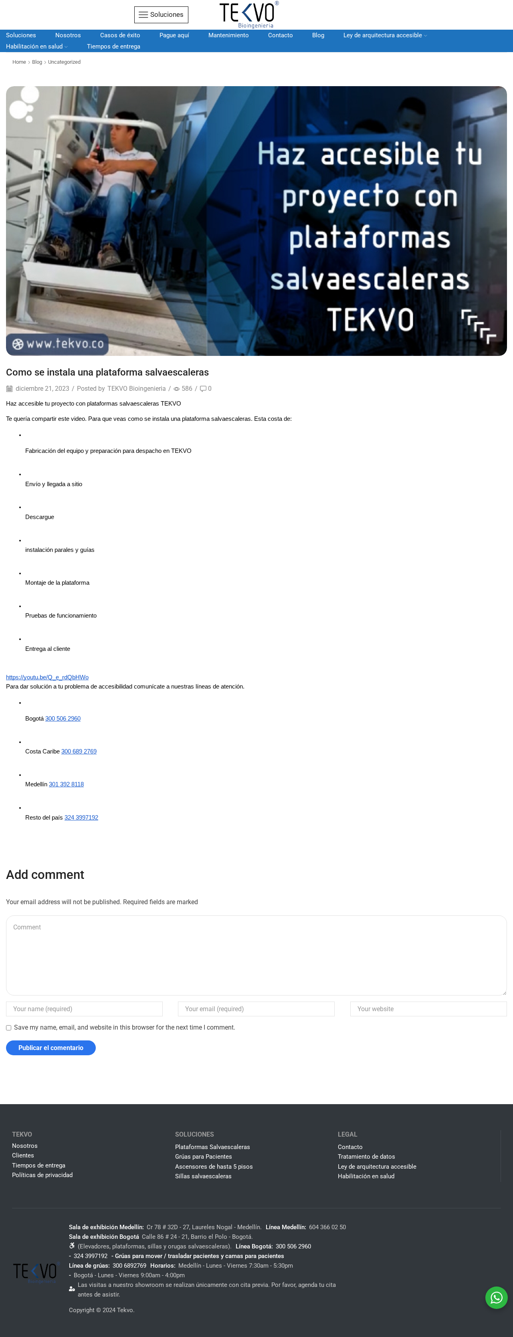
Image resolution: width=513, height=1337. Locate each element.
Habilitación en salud (34, 46)
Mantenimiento (228, 35)
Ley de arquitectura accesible (382, 35)
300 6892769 (129, 1265)
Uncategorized (64, 62)
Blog (318, 35)
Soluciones (21, 35)
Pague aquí (174, 35)
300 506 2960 (293, 1246)
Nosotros (68, 35)
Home (19, 62)
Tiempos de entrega (113, 46)
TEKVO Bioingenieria (136, 388)
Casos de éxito (120, 35)
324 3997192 (90, 1256)
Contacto (280, 35)
